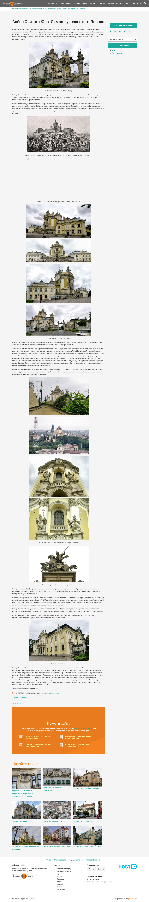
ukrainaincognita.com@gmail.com (99, 882)
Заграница (92, 3)
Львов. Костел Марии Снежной (86, 788)
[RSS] (103, 869)
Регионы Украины (77, 3)
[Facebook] (89, 869)
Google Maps (54, 693)
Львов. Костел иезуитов (83, 821)
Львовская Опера (19, 821)
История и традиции (60, 3)
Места (101, 3)
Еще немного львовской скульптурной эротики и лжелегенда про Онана (22, 793)
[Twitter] (94, 869)
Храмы (15, 697)
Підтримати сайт (122, 45)
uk (134, 3)
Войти (114, 50)
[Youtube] (99, 869)
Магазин (51, 3)
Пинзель (24, 697)
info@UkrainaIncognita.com (83, 728)
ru (137, 3)
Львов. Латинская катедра (54, 821)
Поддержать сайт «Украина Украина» (85, 860)
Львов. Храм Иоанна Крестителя (56, 846)
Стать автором (60, 860)
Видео (59, 887)
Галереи (119, 3)
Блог (59, 882)
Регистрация (117, 53)
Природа (108, 3)
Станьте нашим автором (123, 25)
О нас (127, 3)
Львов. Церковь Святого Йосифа (87, 846)
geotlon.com (132, 899)
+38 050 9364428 (93, 879)
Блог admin (17, 703)
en (141, 3)
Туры (59, 874)
